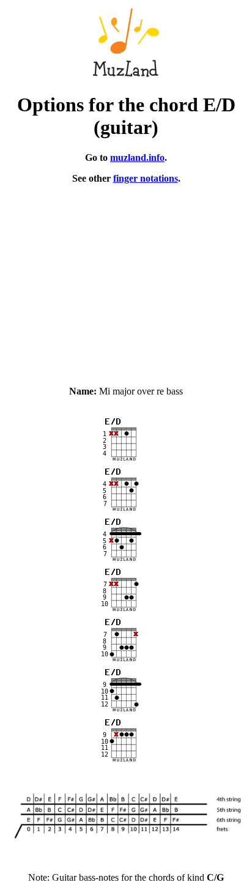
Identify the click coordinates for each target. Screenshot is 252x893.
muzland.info (137, 157)
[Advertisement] (126, 279)
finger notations (145, 178)
